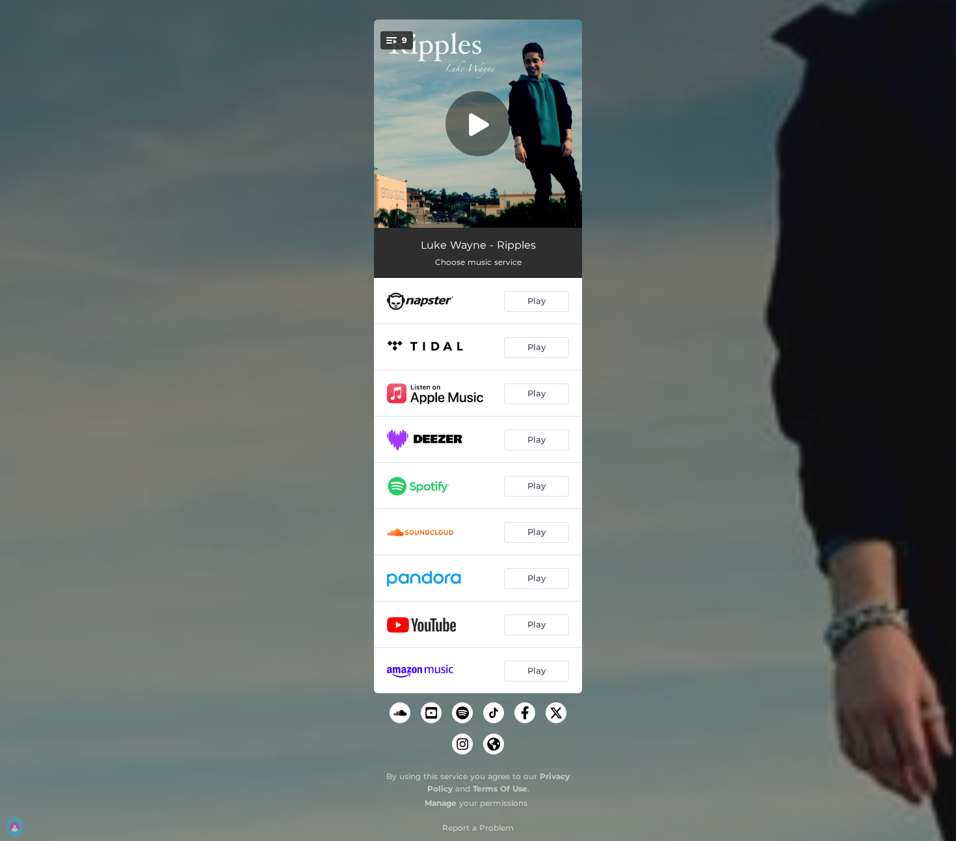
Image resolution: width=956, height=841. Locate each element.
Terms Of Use (500, 788)
